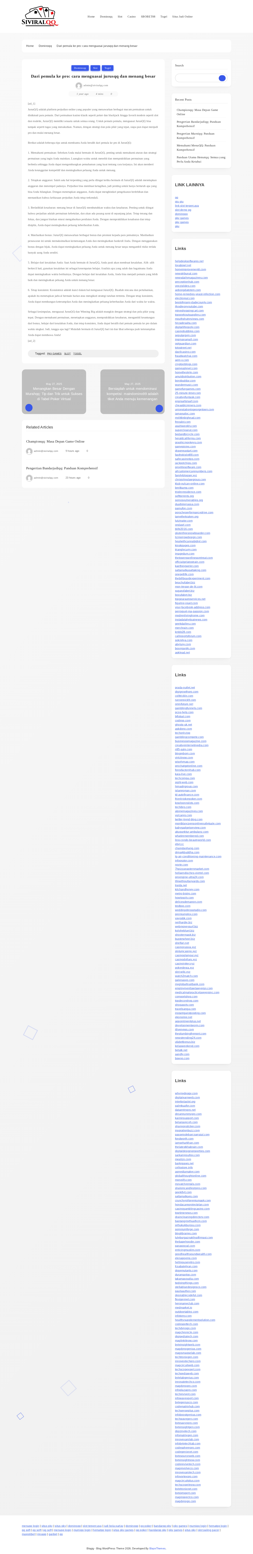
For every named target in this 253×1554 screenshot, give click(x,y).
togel (77, 353)
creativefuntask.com (187, 397)
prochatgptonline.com (188, 765)
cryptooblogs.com (186, 364)
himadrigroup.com (186, 786)
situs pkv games (123, 1530)
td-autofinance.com (187, 794)
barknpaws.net (184, 1163)
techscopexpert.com (187, 1369)
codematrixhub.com (187, 1406)
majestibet (28, 1534)
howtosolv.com (184, 897)
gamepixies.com (185, 446)
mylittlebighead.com (188, 417)
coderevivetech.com (187, 1464)
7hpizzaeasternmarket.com (192, 868)
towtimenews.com (186, 1212)
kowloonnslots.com (187, 802)
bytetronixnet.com (186, 1488)
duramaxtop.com (185, 1274)
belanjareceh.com (186, 1122)
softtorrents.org (184, 496)
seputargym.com (185, 335)
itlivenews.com (184, 1029)
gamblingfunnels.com (188, 708)
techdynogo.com (185, 1328)
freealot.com (183, 421)
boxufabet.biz (183, 594)
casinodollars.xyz (186, 959)
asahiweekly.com (186, 426)
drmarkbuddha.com (187, 852)
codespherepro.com (187, 1447)
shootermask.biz (185, 934)
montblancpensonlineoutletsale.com (198, 823)
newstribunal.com (186, 273)
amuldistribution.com (188, 376)
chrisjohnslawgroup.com (190, 479)
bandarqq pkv (162, 1525)
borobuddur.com (185, 380)
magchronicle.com (186, 1332)
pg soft (26, 1530)
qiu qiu (179, 201)
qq (176, 197)
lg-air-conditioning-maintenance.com (198, 856)
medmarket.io (183, 1307)
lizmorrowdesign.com (188, 537)
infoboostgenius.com (188, 1414)
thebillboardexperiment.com (192, 578)
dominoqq (181, 214)
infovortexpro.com (186, 1476)
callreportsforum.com (188, 636)
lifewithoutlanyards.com (190, 881)
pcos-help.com (184, 712)
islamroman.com (185, 790)
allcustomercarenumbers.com (193, 471)
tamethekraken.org (187, 516)
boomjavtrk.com (185, 648)
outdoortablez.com (186, 1311)
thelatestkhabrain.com (189, 1146)
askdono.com (183, 728)
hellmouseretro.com (187, 1262)
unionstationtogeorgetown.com (194, 409)
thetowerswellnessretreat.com (194, 557)
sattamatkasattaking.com (190, 570)
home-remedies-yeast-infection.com (197, 294)
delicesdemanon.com (188, 901)
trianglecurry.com (186, 549)
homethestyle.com (186, 372)
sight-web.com (184, 782)
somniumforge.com (187, 1229)
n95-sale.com (183, 749)
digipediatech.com (186, 1336)
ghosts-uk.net (183, 724)
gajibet (53, 1534)
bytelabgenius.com (187, 1377)
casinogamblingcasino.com (192, 1208)
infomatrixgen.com (186, 1435)
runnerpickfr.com (185, 699)
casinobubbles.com (187, 331)
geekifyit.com (183, 1192)
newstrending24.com (188, 1037)
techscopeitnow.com (188, 1484)
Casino (132, 16)
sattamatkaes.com (186, 1196)
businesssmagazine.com (190, 741)
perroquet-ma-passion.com (192, 611)
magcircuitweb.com (187, 1365)
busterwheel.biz (185, 938)
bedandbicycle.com (187, 434)
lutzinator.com (184, 520)
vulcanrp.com (183, 815)
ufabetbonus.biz (185, 1041)
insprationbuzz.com (187, 1130)
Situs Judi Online (182, 16)
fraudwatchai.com (186, 355)
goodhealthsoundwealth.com (193, 1254)
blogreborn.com (185, 753)
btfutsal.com (182, 716)
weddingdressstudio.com (191, 910)
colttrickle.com (184, 695)
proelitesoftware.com (188, 467)
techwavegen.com (186, 1418)
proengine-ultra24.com (189, 877)
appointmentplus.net (188, 1021)
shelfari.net (182, 943)
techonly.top (182, 732)
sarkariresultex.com (187, 1155)
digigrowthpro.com (186, 691)
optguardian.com (185, 343)
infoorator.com (184, 860)
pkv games (54, 353)
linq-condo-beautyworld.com (193, 840)
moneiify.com (183, 1179)
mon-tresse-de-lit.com (188, 586)
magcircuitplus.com (187, 1480)
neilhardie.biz (183, 922)
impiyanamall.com (186, 339)
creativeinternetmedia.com (192, 745)
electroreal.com (185, 298)
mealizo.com (183, 1159)
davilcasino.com (185, 351)
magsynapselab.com (188, 1352)
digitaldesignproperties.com (192, 1151)
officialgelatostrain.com (189, 561)
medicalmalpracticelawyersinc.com (197, 992)
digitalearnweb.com (187, 1097)
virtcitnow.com (184, 757)
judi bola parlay (113, 1525)
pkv (177, 226)
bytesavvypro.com (186, 1422)
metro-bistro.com (185, 893)
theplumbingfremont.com (190, 1033)
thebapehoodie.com (187, 1241)
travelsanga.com (185, 1008)
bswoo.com (182, 1058)
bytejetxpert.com (185, 1493)
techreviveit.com (185, 1394)
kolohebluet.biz (184, 930)
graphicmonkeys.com (188, 442)
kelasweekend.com (187, 1046)
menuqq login (30, 1525)
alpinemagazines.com (189, 811)
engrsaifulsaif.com (186, 401)
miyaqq (41, 1534)
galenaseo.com (184, 980)
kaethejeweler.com (187, 566)
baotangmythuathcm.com (191, 1221)
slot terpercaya (92, 1525)
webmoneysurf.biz (186, 926)
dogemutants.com (186, 1270)
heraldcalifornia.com (188, 438)
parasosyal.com (185, 1245)
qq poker (145, 1525)
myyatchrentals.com (187, 1184)
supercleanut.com (186, 430)
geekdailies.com (185, 623)
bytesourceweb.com (187, 1455)
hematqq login (218, 1525)
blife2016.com (184, 528)
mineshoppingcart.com (189, 310)
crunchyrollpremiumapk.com (193, 1200)
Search (179, 65)
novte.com (181, 864)
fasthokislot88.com (187, 454)
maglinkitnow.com (186, 1340)
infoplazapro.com (186, 1390)
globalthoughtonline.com (190, 1175)
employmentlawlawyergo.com (194, 988)
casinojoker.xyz (185, 963)
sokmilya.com (183, 640)
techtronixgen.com (186, 1357)
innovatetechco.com (187, 1381)
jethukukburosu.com (188, 1225)
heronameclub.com (187, 1303)
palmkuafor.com (185, 1105)
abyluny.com (183, 644)
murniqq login (198, 1525)
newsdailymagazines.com (191, 277)
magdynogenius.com (188, 1348)
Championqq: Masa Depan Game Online (55, 441)
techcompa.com (185, 778)
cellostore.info (184, 1167)
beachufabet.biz (185, 582)
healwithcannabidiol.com (191, 541)
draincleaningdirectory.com (192, 1216)
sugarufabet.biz (185, 590)
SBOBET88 (148, 16)
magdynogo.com (185, 1501)
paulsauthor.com (185, 1291)
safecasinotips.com (187, 458)
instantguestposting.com (190, 1013)
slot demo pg (183, 209)
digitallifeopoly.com (187, 327)
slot (67, 353)
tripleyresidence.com (188, 491)
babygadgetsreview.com (190, 827)
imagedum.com (184, 553)
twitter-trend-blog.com (189, 819)
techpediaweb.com (187, 1373)
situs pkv (47, 1525)
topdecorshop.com (186, 1000)
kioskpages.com (185, 545)
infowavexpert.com (187, 1398)
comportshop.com (186, 996)
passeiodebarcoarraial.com (192, 1134)
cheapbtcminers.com (188, 405)
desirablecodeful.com (188, 1295)
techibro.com (183, 807)
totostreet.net (183, 347)
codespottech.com (186, 1324)
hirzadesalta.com (186, 323)
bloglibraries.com (186, 1233)
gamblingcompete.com (189, 737)
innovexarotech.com (188, 1472)
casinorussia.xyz (185, 947)
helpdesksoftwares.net (189, 261)
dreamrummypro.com (188, 1114)
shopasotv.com (184, 1004)
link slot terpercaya (187, 205)
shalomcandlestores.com (191, 1188)
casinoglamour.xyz (187, 955)
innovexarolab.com (187, 1439)
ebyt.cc (179, 844)
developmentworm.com (189, 1025)
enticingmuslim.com (187, 1249)
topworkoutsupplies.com (190, 314)
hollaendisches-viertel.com (192, 872)
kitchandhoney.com (187, 889)
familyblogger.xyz (186, 475)
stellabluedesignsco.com (191, 1287)
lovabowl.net (183, 265)
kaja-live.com (183, 774)
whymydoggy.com (186, 1093)
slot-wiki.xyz (183, 971)
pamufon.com (183, 508)
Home (91, 16)
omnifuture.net (184, 704)
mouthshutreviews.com (189, 318)
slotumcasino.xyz (186, 951)
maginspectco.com (187, 1497)
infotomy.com (183, 1315)
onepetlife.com (184, 574)
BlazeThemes (157, 1548)
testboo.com (182, 905)
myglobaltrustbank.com (189, 984)
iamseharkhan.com (187, 1142)
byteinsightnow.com (187, 1460)
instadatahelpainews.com (191, 619)
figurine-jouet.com (186, 603)
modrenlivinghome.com (190, 615)
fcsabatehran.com (186, 1266)
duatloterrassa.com (187, 504)
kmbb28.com (183, 631)
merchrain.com (184, 627)
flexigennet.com (185, 1299)
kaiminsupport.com (187, 1118)
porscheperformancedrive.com (194, 512)
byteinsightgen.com (187, 1427)
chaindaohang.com (187, 848)
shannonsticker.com (187, 1126)
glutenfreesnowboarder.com (192, 533)
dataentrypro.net (185, 1109)
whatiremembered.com (189, 835)
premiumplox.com (186, 914)
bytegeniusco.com (186, 1402)
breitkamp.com (184, 487)
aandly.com (182, 1054)
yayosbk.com (183, 918)
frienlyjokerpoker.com (188, 798)
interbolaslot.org (185, 1101)
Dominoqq (106, 16)
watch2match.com (186, 975)
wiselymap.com (185, 761)
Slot (120, 16)
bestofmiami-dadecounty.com (193, 302)
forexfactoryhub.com (188, 770)
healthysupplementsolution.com (195, 1319)
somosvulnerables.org (189, 500)
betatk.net (181, 1050)
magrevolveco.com (187, 1468)
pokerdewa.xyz (184, 967)
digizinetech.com (186, 1431)
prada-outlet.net (185, 687)
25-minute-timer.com (188, 393)
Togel (163, 16)
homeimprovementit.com (190, 269)
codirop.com (183, 720)
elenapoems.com (186, 1258)
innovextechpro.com (188, 1361)
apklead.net (182, 652)
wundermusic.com (186, 384)
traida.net (181, 885)
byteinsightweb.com (187, 1344)
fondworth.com (184, 1138)
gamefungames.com (188, 388)
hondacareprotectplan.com (192, 1204)
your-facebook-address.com (192, 607)
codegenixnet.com (186, 1451)
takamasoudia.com (187, 1278)
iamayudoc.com (185, 413)
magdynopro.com (186, 1385)
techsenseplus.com (187, 1410)
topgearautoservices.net (190, 599)
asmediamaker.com (187, 1171)
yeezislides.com (185, 285)
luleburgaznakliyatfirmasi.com (194, 1237)
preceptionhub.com (187, 281)
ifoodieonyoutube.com (189, 306)
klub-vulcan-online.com (190, 483)
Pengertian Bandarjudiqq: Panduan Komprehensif (62, 468)
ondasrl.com (183, 524)
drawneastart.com (186, 450)
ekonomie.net (183, 1017)
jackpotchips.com (186, 463)
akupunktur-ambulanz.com (192, 831)
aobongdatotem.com (188, 290)
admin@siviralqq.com (95, 85)
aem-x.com (182, 360)
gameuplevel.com (186, 368)
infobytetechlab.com (188, 1443)
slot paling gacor (208, 1530)
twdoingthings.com (187, 1282)
